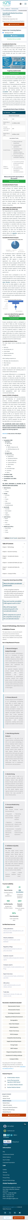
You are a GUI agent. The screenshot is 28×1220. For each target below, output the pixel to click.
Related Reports (7, 1112)
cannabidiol (5, 91)
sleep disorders (6, 282)
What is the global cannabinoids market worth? (13, 584)
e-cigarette (14, 233)
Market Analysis (7, 1101)
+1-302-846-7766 (10, 1195)
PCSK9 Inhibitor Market (13, 1077)
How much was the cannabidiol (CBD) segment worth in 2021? (12, 602)
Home (2, 8)
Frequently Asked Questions (10, 1107)
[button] (24, 543)
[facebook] (14, 1212)
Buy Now (15, 36)
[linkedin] (5, 1212)
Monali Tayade (13, 538)
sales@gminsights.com (12, 1198)
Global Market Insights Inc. (9, 1207)
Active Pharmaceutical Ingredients (10, 10)
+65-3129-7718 (10, 1196)
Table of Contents (7, 1105)
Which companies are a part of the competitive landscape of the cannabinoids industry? (12, 617)
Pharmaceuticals (15, 8)
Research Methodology (9, 1109)
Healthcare (7, 8)
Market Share (6, 1103)
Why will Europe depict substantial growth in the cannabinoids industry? (11, 609)
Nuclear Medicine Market (13, 1087)
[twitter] (10, 1212)
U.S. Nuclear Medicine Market (15, 1085)
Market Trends (6, 1098)
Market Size (6, 1096)
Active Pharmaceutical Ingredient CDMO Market (13, 1081)
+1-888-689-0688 (12, 1193)
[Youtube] (19, 1212)
